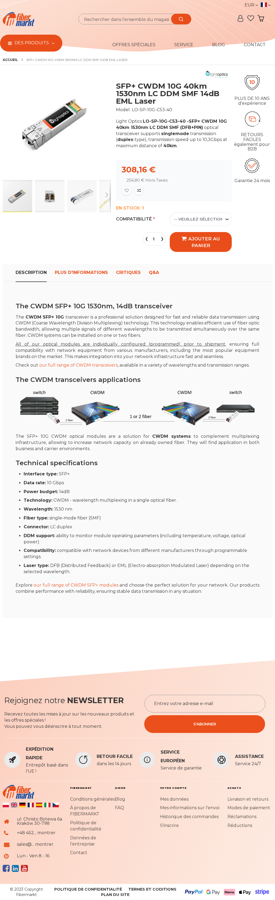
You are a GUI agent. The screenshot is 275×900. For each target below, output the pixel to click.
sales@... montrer (35, 844)
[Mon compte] (240, 18)
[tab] (31, 273)
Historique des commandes (189, 816)
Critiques (128, 272)
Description (31, 272)
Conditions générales (92, 799)
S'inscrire (169, 825)
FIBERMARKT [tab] (81, 787)
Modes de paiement (248, 807)
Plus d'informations (81, 272)
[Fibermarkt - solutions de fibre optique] (18, 19)
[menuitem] (134, 45)
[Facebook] (7, 867)
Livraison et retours (247, 799)
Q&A (154, 272)
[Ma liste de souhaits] (250, 17)
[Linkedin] (16, 867)
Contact (78, 852)
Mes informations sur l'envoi (189, 807)
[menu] (137, 43)
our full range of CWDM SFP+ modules (76, 585)
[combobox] (134, 19)
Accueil (10, 60)
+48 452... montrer (36, 832)
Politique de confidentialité (85, 826)
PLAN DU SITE (115, 894)
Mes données (174, 799)
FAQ (119, 807)
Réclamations (241, 816)
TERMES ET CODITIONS (152, 889)
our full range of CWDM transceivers (78, 365)
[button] (251, 5)
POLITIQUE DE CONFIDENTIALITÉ (88, 889)
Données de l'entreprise (83, 841)
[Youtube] (25, 867)
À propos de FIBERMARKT (84, 810)
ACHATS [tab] (234, 787)
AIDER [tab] (120, 787)
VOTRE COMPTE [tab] (173, 787)
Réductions (239, 825)
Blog (120, 799)
